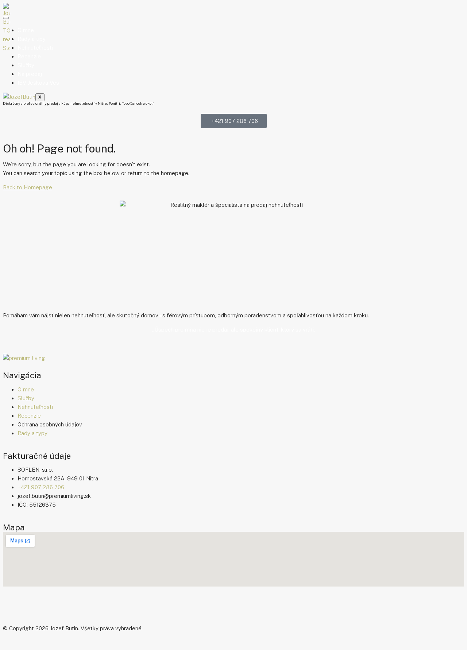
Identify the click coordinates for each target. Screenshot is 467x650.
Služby (26, 65)
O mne (26, 30)
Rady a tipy (32, 39)
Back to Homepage (27, 187)
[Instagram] (32, 607)
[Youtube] (51, 607)
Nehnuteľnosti (35, 48)
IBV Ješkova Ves (38, 83)
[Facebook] (12, 607)
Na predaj (30, 74)
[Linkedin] (71, 607)
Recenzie (29, 56)
